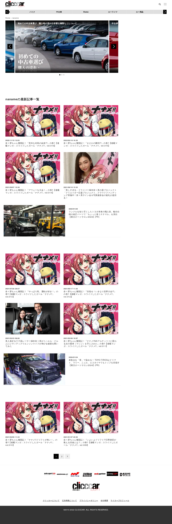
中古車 (59, 12)
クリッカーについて (51, 500)
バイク (32, 12)
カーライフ (112, 12)
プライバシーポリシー (88, 500)
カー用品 (139, 12)
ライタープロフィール (120, 500)
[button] (165, 12)
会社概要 (104, 500)
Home (86, 12)
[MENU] (165, 4)
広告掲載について (69, 500)
